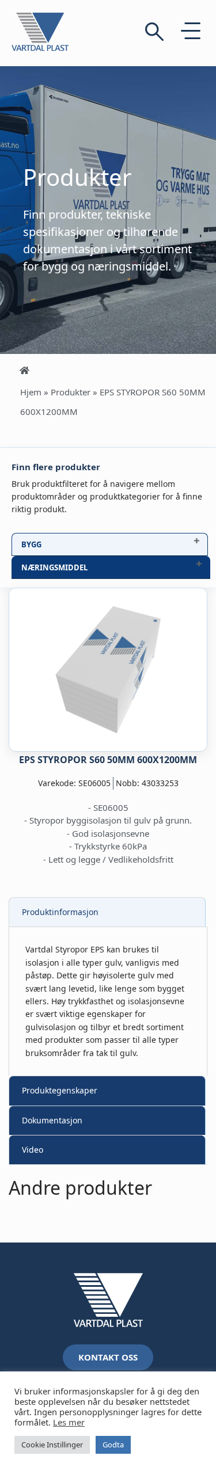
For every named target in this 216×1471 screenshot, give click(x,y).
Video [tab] (32, 1149)
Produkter (70, 392)
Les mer (69, 1422)
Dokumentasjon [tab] (52, 1120)
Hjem (30, 392)
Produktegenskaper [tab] (59, 1090)
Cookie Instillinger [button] (52, 1444)
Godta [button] (113, 1444)
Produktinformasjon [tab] (60, 911)
